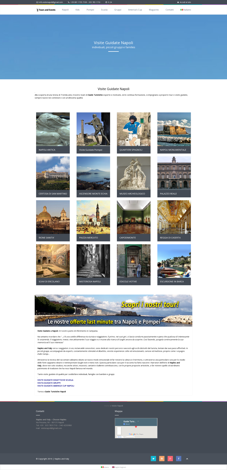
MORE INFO (53, 129)
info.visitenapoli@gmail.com (51, 2)
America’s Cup (135, 9)
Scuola (104, 9)
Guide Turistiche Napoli (55, 391)
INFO (93, 261)
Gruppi (117, 9)
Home (107, 405)
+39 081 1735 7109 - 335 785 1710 (86, 2)
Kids (78, 9)
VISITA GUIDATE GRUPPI (49, 382)
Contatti (170, 9)
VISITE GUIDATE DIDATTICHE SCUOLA (55, 380)
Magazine (154, 9)
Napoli (65, 9)
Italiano (187, 9)
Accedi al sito (185, 2)
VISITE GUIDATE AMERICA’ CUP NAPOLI (55, 385)
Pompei (90, 9)
